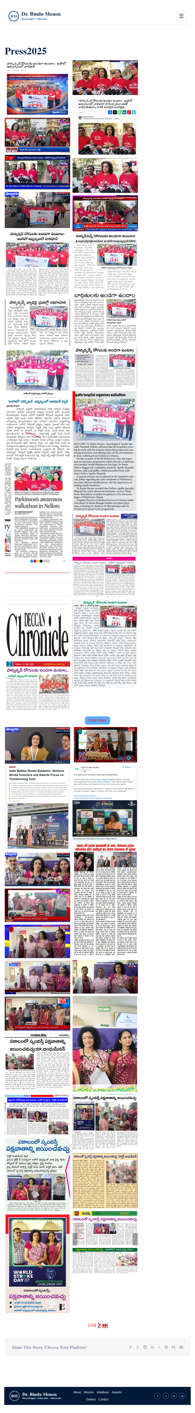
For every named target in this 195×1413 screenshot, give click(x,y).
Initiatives (103, 1392)
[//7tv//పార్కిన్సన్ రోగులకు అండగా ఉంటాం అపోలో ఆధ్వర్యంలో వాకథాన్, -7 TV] (105, 77)
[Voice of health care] (105, 803)
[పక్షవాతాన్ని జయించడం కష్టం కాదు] (105, 1044)
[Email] (181, 1347)
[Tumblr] (159, 1347)
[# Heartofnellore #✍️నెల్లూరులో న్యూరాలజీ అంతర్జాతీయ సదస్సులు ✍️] (37, 745)
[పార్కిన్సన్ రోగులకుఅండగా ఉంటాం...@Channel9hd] (105, 175)
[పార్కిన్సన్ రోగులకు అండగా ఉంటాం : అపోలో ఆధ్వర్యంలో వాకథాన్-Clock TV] (37, 88)
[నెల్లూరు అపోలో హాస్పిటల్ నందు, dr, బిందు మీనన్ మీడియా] (37, 1014)
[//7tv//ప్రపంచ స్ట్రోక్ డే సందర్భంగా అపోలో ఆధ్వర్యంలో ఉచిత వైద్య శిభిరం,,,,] (37, 941)
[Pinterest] (166, 1347)
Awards (117, 1392)
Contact (103, 1399)
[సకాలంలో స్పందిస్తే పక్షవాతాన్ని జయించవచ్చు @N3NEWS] (105, 977)
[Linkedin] (152, 1347)
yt (182, 1396)
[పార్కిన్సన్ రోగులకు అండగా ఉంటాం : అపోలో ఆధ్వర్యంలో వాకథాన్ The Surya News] (37, 172)
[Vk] (174, 1347)
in (174, 1396)
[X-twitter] (137, 1347)
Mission (89, 1392)
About (77, 1392)
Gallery (91, 1399)
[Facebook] (130, 1347)
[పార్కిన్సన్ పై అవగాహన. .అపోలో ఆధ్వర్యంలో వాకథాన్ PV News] (105, 213)
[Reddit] (145, 1347)
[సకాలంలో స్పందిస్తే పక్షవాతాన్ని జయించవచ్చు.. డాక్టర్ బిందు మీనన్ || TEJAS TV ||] (37, 905)
